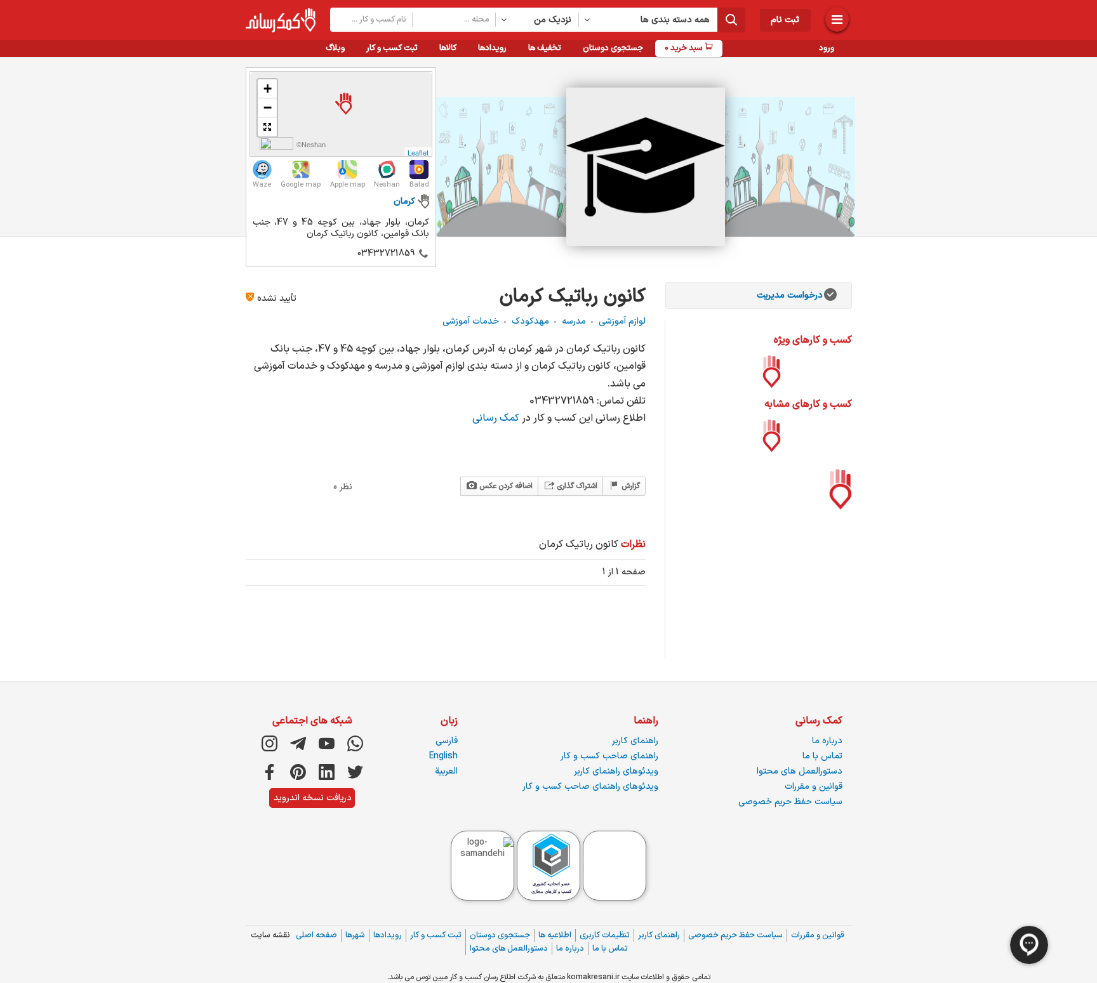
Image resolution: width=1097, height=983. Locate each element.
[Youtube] (326, 743)
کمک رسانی (497, 418)
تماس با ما (822, 756)
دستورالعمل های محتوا (799, 771)
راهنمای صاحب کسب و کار (609, 756)
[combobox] (537, 19)
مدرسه (574, 321)
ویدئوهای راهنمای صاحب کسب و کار (590, 786)
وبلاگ (335, 48)
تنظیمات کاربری (605, 935)
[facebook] (269, 772)
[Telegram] (298, 743)
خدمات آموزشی (470, 321)
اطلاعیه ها (554, 935)
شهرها (355, 935)
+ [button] (267, 88)
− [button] (267, 107)
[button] (267, 126)
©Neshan (311, 144)
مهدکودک (530, 321)
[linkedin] (326, 772)
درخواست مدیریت (790, 295)
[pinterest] (298, 772)
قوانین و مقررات (813, 786)
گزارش (630, 486)
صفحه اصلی (316, 935)
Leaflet (418, 152)
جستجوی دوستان (613, 48)
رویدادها (492, 48)
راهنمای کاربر (635, 741)
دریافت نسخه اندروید (313, 798)
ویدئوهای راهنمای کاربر (616, 771)
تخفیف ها (544, 48)
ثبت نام (785, 20)
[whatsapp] (355, 743)
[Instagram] (269, 743)
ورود (826, 48)
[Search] (731, 20)
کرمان (404, 201)
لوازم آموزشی (622, 321)
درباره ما (827, 741)
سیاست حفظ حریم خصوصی (790, 801)
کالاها (447, 48)
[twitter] (355, 772)
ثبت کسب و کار (392, 48)
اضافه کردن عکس (505, 486)
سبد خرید (685, 48)
